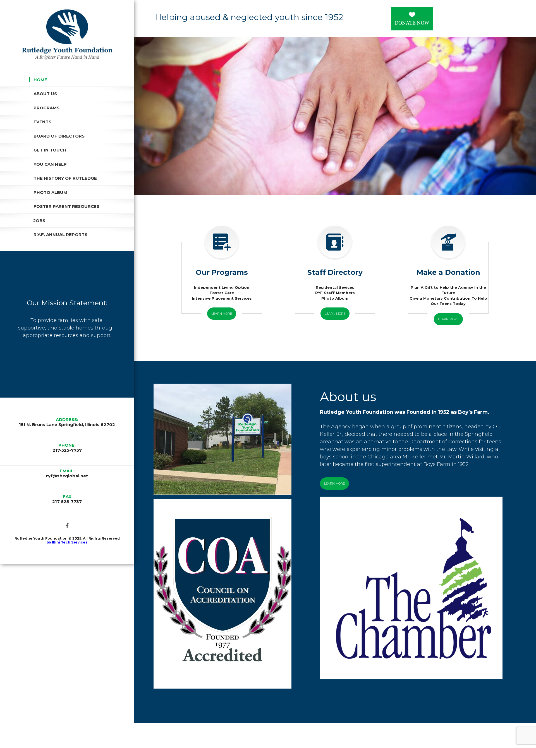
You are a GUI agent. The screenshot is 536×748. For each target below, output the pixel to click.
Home (40, 79)
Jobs (39, 220)
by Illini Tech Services (67, 542)
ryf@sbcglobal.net (67, 475)
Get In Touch (50, 150)
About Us (45, 93)
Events (42, 121)
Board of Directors (59, 136)
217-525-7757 (67, 450)
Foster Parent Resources (66, 206)
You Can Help (50, 164)
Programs (46, 107)
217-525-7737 (67, 501)
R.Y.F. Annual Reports (60, 234)
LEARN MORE (221, 314)
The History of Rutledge (65, 178)
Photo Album (50, 192)
